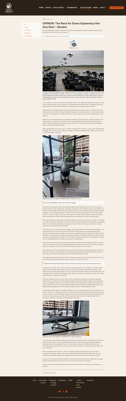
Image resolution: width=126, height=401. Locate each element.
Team (78, 385)
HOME (41, 7)
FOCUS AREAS (58, 7)
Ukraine (43, 382)
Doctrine (53, 385)
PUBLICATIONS (85, 7)
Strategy (53, 382)
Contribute (90, 380)
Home (35, 380)
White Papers (27, 30)
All (25, 24)
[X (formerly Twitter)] (63, 391)
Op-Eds (26, 27)
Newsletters (27, 33)
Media (70, 380)
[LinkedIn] (66, 391)
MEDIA (95, 7)
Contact (78, 387)
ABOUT (102, 7)
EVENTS (48, 7)
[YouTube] (59, 391)
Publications (62, 380)
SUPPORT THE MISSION (117, 7)
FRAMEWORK (72, 7)
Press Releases (28, 36)
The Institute (80, 382)
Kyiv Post (59, 36)
